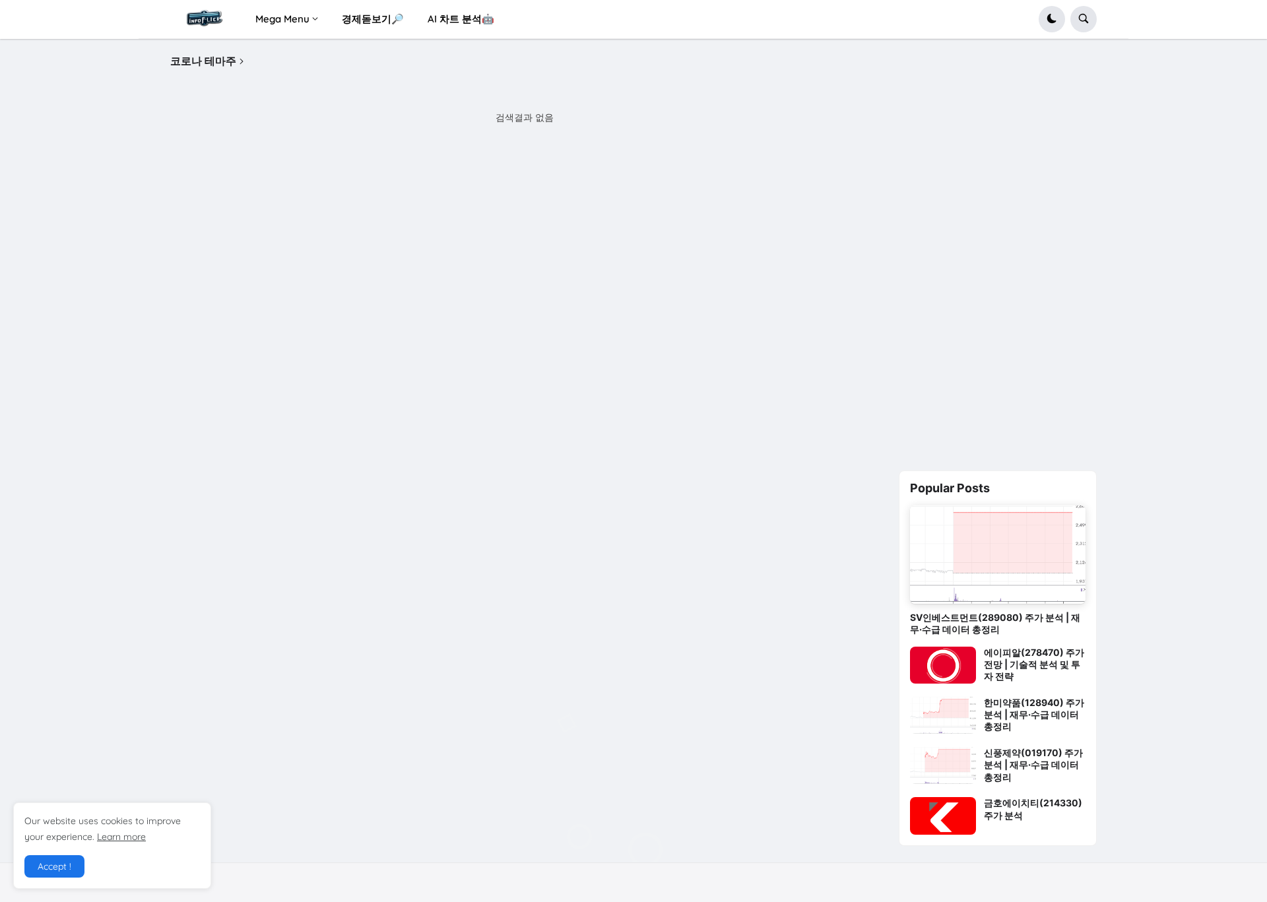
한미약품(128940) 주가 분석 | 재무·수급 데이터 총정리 (1034, 714)
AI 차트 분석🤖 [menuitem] (461, 19)
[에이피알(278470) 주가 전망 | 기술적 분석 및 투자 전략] (943, 665)
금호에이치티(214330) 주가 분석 (1033, 808)
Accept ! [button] (54, 866)
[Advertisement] (998, 253)
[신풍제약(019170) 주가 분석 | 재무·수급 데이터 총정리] (943, 765)
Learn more (121, 837)
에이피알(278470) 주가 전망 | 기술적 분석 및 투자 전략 (1034, 664)
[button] (1052, 19)
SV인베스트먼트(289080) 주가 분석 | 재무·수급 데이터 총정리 (995, 623)
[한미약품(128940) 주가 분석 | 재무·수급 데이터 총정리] (943, 715)
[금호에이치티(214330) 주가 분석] (943, 815)
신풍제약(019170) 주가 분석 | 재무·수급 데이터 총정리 (1033, 764)
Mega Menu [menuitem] (282, 19)
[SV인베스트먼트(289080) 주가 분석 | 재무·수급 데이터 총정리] (998, 554)
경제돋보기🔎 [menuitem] (373, 19)
